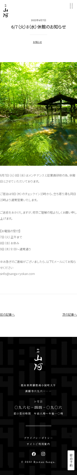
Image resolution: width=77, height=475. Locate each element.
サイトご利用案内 (38, 444)
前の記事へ (7, 314)
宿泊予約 (71, 460)
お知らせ (37, 42)
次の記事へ (69, 314)
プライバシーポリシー (38, 438)
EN (70, 443)
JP (70, 436)
